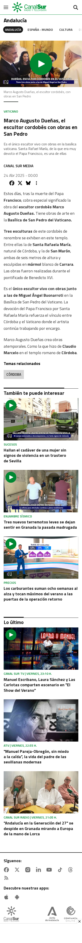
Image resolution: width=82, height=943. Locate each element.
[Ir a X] (18, 869)
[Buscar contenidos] (75, 8)
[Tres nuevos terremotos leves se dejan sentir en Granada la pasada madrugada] (41, 491)
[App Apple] (7, 897)
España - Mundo (40, 29)
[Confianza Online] (70, 914)
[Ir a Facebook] (7, 869)
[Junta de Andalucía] (52, 914)
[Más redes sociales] (36, 183)
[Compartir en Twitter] (20, 183)
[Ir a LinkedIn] (39, 869)
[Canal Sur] (29, 7)
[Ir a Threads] (71, 869)
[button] (41, 64)
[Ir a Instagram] (28, 869)
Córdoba (13, 374)
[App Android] (18, 897)
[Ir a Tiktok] (60, 869)
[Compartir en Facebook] (12, 183)
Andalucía (13, 29)
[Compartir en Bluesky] (28, 183)
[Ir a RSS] (7, 878)
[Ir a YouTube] (50, 869)
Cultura (65, 29)
